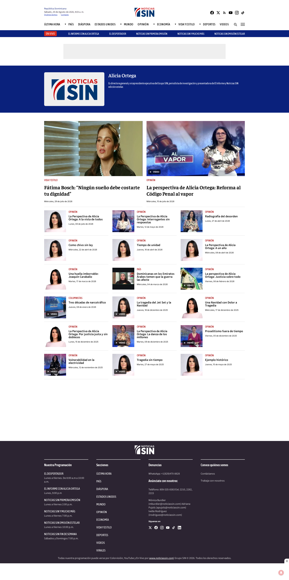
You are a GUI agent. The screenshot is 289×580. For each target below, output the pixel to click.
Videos (224, 24)
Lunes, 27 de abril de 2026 (217, 221)
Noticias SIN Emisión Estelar (229, 33)
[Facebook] (212, 13)
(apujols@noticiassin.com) (171, 507)
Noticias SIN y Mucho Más (190, 33)
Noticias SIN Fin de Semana (60, 534)
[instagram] (162, 527)
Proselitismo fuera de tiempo (224, 331)
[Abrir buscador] (235, 24)
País (71, 24)
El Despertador (117, 33)
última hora (104, 473)
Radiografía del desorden (221, 216)
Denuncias (155, 465)
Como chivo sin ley (81, 245)
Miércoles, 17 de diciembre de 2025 (221, 310)
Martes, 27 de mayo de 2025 (150, 364)
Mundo (128, 24)
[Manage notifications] (281, 572)
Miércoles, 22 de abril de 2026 (83, 249)
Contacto (65, 14)
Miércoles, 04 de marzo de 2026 (152, 284)
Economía (163, 24)
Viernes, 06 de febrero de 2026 (219, 281)
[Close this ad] (286, 561)
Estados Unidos (105, 24)
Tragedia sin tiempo (150, 360)
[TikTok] (243, 13)
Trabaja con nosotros (213, 481)
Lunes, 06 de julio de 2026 (81, 224)
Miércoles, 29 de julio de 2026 (58, 201)
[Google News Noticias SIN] (224, 13)
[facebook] (156, 527)
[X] (150, 527)
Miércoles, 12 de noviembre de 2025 (86, 367)
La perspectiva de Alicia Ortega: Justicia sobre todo (222, 275)
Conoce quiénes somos (214, 465)
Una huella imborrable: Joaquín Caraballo (84, 275)
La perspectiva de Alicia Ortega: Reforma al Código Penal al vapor (194, 190)
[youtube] (167, 527)
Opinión (143, 24)
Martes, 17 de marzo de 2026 (82, 281)
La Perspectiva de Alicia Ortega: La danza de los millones (152, 334)
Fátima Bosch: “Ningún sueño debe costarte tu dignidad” (92, 190)
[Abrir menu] (243, 24)
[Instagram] (237, 13)
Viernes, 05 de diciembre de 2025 (221, 335)
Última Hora (52, 24)
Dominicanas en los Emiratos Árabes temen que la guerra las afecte (155, 276)
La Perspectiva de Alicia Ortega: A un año (220, 247)
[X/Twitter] (218, 13)
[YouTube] (230, 13)
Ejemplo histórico (216, 360)
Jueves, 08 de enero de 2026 (82, 307)
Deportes (209, 24)
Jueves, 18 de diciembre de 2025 (152, 310)
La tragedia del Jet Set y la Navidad (154, 304)
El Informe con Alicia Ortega (62, 488)
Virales (101, 550)
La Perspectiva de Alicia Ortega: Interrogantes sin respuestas (153, 219)
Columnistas (75, 297)
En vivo (50, 33)
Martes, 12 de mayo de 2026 (150, 227)
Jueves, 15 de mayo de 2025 (218, 364)
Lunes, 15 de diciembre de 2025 (83, 341)
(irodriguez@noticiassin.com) (165, 515)
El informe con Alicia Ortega (83, 33)
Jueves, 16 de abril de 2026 (149, 249)
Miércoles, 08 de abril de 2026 (219, 252)
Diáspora (84, 24)
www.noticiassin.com (161, 558)
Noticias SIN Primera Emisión (151, 33)
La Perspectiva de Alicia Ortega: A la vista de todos (86, 218)
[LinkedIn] (179, 527)
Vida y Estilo (186, 24)
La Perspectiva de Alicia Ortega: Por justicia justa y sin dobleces (88, 334)
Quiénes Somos (50, 14)
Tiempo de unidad (148, 245)
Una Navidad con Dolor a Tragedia (221, 304)
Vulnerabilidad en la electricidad (81, 362)
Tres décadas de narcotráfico (87, 302)
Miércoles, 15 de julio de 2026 (160, 201)
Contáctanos (208, 474)
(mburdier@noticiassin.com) (165, 504)
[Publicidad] (144, 412)
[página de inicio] (144, 13)
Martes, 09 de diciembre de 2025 (152, 341)
